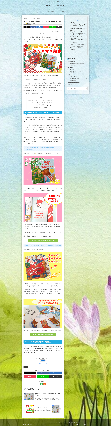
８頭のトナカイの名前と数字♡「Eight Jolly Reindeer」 (43, 105)
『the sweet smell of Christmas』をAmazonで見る (43, 240)
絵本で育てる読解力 (71, 422)
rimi (77, 20)
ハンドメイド (85, 422)
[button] (59, 27)
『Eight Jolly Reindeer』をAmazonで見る (43, 334)
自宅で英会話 (78, 422)
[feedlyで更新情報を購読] (41, 384)
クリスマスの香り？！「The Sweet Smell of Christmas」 (44, 102)
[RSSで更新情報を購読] (44, 384)
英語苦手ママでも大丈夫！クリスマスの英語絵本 (40, 100)
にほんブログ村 (43, 363)
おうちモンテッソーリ (60, 422)
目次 (41, 98)
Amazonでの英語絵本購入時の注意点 (38, 107)
